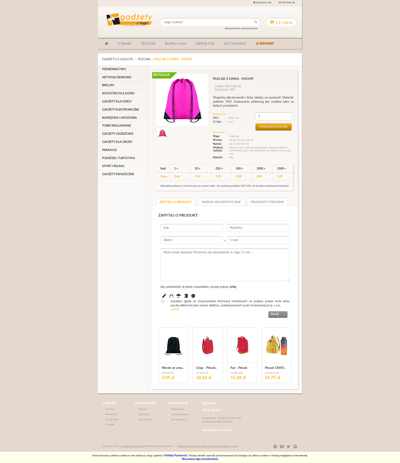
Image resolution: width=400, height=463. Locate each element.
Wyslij (275, 314)
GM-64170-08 (272, 373)
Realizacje (143, 414)
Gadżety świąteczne (118, 174)
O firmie (124, 43)
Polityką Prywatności (176, 455)
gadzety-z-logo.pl (118, 59)
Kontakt (266, 43)
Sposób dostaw (180, 414)
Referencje (204, 43)
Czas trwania (145, 419)
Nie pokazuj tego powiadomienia (200, 459)
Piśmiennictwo (114, 69)
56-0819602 (236, 373)
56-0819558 (202, 373)
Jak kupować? (179, 419)
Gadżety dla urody (117, 142)
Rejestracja (287, 2)
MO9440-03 (168, 373)
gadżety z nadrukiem (210, 446)
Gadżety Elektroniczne (120, 109)
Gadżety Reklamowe (132, 446)
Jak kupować (235, 43)
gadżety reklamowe (188, 446)
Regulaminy (177, 409)
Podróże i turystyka (118, 158)
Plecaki (144, 59)
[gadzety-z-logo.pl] (121, 22)
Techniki (147, 43)
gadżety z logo (230, 446)
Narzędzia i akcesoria (119, 117)
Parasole (109, 150)
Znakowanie (145, 403)
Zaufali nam (175, 43)
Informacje (178, 403)
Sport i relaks (113, 166)
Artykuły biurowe (116, 77)
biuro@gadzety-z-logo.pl (216, 430)
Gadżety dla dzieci (116, 101)
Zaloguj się (263, 2)
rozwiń (175, 309)
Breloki (108, 85)
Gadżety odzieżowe (117, 133)
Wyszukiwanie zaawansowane (241, 28)
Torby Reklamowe (116, 125)
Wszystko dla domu (118, 93)
